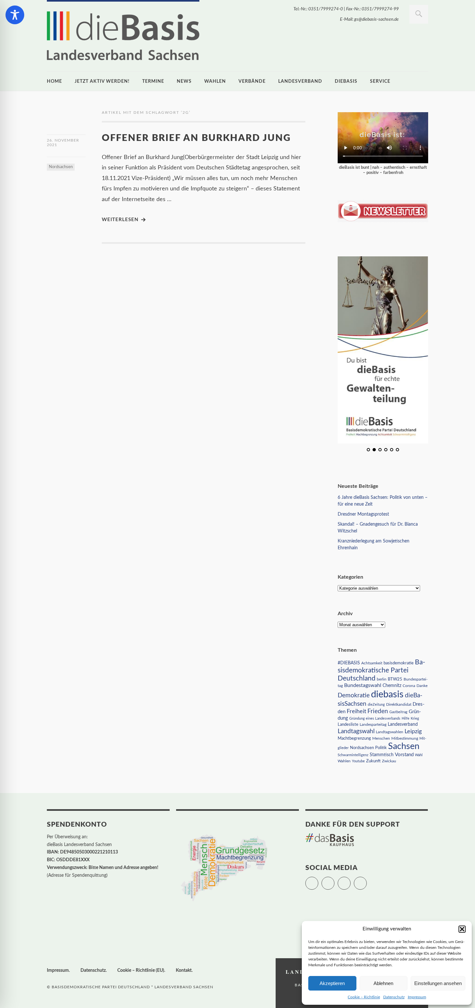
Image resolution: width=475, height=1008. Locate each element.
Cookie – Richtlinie (364, 997)
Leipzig (413, 731)
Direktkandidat (398, 704)
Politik (381, 748)
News (184, 81)
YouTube (366, 880)
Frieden (377, 711)
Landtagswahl (356, 731)
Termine (153, 81)
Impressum (417, 997)
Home (54, 81)
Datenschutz (394, 997)
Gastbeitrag (398, 712)
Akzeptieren (332, 983)
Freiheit (356, 711)
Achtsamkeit (371, 663)
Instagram (350, 880)
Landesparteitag (373, 724)
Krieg (415, 718)
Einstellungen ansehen (438, 983)
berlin (381, 679)
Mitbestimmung (404, 738)
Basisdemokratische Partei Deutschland (381, 670)
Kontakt (184, 970)
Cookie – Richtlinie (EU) (140, 970)
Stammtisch (382, 755)
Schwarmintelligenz (353, 755)
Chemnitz (392, 685)
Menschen (381, 738)
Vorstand (404, 754)
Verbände (252, 81)
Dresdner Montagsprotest (363, 514)
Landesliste (348, 725)
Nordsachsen (61, 167)
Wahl (419, 755)
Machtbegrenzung (354, 738)
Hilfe (405, 718)
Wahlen (215, 81)
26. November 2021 (63, 142)
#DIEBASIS (349, 662)
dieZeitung (376, 704)
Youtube (358, 761)
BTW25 (395, 679)
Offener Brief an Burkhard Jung (196, 138)
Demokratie (354, 695)
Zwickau (389, 761)
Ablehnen (383, 983)
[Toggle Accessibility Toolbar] (15, 15)
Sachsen (403, 746)
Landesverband (300, 81)
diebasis (346, 81)
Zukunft (373, 761)
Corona (409, 686)
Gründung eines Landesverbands (374, 718)
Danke (422, 686)
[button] (462, 929)
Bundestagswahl (362, 685)
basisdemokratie (399, 663)
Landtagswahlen (389, 732)
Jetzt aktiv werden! (102, 81)
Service (380, 81)
